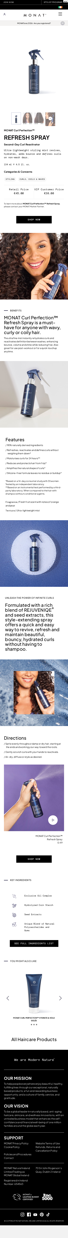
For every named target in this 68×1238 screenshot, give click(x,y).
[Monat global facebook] (27, 1214)
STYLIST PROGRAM (53, 2)
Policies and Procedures (17, 1154)
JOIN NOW (8, 2)
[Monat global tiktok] (47, 1214)
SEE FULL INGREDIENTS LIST (34, 943)
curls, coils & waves (32, 179)
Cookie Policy (12, 1146)
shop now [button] (34, 219)
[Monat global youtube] (34, 1214)
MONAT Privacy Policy (16, 1143)
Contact (9, 1157)
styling (10, 179)
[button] (8, 998)
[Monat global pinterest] (40, 1214)
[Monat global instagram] (21, 1214)
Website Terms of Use (48, 1143)
